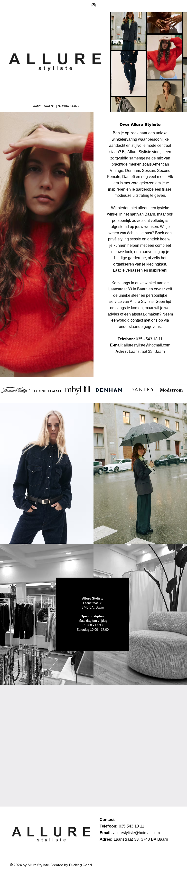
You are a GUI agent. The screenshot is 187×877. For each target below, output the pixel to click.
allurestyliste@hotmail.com (147, 345)
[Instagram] (93, 5)
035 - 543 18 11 (149, 339)
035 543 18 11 (131, 826)
